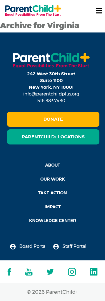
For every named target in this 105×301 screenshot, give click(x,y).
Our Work (52, 179)
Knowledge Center (52, 220)
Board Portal (32, 246)
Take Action (52, 192)
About (52, 165)
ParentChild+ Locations (53, 136)
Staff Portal (74, 246)
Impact (53, 206)
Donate (53, 119)
